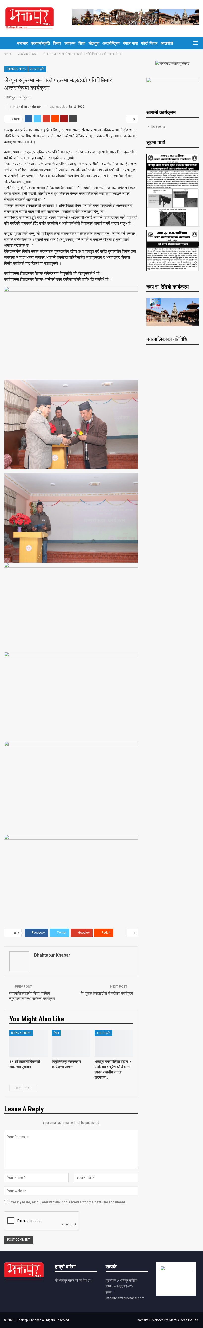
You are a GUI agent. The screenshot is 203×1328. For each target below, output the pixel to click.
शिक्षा (81, 43)
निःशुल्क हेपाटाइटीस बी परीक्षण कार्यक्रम (107, 993)
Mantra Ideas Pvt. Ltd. (184, 1320)
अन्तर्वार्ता (167, 43)
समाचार (22, 43)
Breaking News (16, 69)
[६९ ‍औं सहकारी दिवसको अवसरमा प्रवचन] (28, 1043)
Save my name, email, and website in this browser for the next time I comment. (67, 1202)
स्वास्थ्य (69, 43)
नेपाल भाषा (130, 43)
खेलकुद (94, 43)
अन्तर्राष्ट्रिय (111, 43)
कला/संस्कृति (40, 43)
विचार (57, 43)
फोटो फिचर (149, 43)
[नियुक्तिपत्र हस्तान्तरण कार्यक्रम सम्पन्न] (71, 1043)
